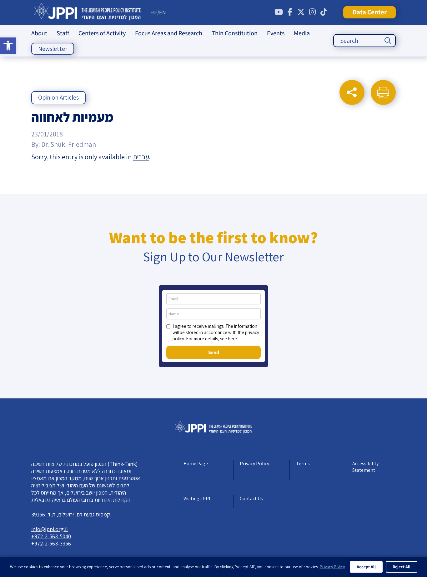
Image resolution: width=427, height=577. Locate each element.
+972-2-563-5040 (51, 536)
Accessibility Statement (365, 466)
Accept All (366, 567)
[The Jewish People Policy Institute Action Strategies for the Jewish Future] (87, 12)
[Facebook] (289, 12)
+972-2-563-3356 (51, 543)
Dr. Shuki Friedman (68, 144)
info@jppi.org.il (49, 529)
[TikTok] (323, 12)
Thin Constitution (235, 33)
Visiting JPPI (196, 498)
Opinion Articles (58, 97)
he (153, 12)
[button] (8, 45)
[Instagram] (312, 12)
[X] (301, 12)
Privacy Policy (254, 463)
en (162, 12)
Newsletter (52, 49)
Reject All (401, 567)
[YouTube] (278, 12)
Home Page (195, 463)
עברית (141, 156)
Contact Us (251, 498)
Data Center (370, 12)
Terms (303, 463)
